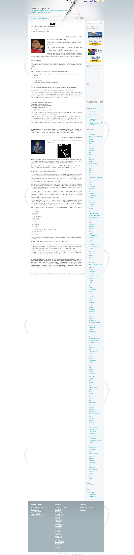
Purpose (91, 365)
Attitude (90, 146)
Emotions (91, 231)
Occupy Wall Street (93, 325)
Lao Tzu (91, 294)
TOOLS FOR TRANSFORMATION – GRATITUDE (95, 119)
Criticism (91, 211)
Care (90, 174)
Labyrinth (91, 291)
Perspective (91, 342)
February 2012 (59, 534)
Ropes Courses (92, 373)
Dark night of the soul (93, 217)
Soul (90, 398)
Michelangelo (92, 309)
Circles (90, 182)
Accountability (92, 134)
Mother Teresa (92, 316)
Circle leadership (92, 180)
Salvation (91, 378)
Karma (90, 287)
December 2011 (59, 537)
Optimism (91, 329)
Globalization (92, 251)
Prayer (90, 358)
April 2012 (58, 531)
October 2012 (58, 523)
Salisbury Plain (92, 376)
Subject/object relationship (94, 413)
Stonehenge (91, 409)
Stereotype (91, 407)
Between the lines (93, 163)
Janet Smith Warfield (36, 511)
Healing (90, 260)
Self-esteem (91, 385)
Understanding (92, 449)
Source (90, 400)
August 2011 (58, 543)
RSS (100, 1)
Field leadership (92, 240)
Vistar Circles (92, 462)
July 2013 (57, 517)
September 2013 (59, 515)
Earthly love (91, 228)
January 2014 (58, 513)
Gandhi (90, 250)
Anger (90, 143)
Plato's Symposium (93, 351)
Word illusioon (92, 476)
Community (91, 191)
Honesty (91, 269)
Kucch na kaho (92, 289)
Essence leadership (93, 235)
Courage (91, 206)
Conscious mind (92, 200)
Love (90, 298)
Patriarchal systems (93, 334)
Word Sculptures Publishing (38, 515)
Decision (91, 219)
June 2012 (58, 529)
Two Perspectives (41, 8)
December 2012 (59, 521)
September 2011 (59, 542)
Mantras (91, 304)
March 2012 (58, 533)
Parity (90, 333)
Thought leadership (93, 433)
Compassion (92, 193)
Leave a (82, 18)
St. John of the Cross (93, 405)
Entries (91, 492)
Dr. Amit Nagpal (35, 510)
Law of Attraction (92, 296)
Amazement (91, 141)
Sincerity (91, 393)
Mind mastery (92, 313)
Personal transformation (61, 273)
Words (90, 478)
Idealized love (92, 271)
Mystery (91, 318)
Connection (91, 199)
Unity (90, 451)
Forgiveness (92, 244)
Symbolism (91, 420)
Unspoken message (93, 453)
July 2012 (57, 527)
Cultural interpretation (93, 213)
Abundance (91, 132)
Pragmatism (91, 356)
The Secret (91, 429)
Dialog (90, 222)
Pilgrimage (91, 347)
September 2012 (59, 524)
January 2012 (58, 536)
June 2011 (58, 546)
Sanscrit (91, 382)
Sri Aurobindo (92, 404)
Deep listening (92, 220)
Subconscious (92, 411)
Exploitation (91, 237)
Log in (90, 491)
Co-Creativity (92, 186)
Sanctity (91, 380)
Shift (90, 389)
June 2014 (58, 510)
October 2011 (58, 540)
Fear (90, 239)
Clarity (90, 184)
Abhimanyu (91, 131)
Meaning (91, 305)
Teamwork (91, 425)
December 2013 (59, 514)
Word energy (92, 475)
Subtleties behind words (94, 414)
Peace (90, 336)
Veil (89, 455)
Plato (90, 349)
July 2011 (57, 545)
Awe (90, 152)
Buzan (90, 170)
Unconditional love (93, 447)
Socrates (91, 396)
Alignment (91, 139)
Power (90, 354)
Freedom (42, 273)
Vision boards (92, 460)
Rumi (90, 374)
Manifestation (92, 302)
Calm (90, 172)
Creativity (91, 208)
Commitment (92, 190)
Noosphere (91, 324)
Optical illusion (52, 273)
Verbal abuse (92, 456)
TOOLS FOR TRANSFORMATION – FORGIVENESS (95, 123)
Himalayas (91, 267)
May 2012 (57, 530)
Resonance (91, 369)
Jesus (90, 282)
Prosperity (91, 362)
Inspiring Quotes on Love (94, 274)
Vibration (91, 458)
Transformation (80, 273)
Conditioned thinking (93, 195)
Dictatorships (92, 224)
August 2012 (58, 526)
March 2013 (58, 520)
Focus (90, 242)
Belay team (91, 159)
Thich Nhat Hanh (92, 431)
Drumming (91, 226)
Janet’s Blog (93, 1)
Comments (92, 494)
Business (91, 168)
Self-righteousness (93, 387)
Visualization (91, 464)
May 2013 (57, 518)
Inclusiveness (92, 273)
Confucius (91, 197)
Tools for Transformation (39, 18)
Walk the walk (92, 467)
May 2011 (57, 547)
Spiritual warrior (92, 402)
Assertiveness (92, 145)
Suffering (91, 416)
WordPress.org (92, 496)
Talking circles (92, 424)
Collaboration (92, 188)
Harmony (91, 259)
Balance (91, 154)
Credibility (91, 210)
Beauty (90, 157)
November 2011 (59, 539)
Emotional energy (93, 230)
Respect (91, 371)
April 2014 (58, 511)
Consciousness (92, 202)
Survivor (91, 418)
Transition (91, 109)
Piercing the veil (92, 345)
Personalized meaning (94, 340)
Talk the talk (91, 422)
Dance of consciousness (94, 215)
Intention (46, 273)
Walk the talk (92, 465)
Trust (90, 444)
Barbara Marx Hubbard (94, 156)
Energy (90, 233)
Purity (90, 364)
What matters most (93, 469)
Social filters (91, 394)
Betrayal (91, 161)
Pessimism (91, 344)
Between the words (93, 165)
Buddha (90, 166)
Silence (90, 391)
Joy (90, 284)
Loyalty (90, 300)
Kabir (90, 285)
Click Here (89, 104)
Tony (90, 435)
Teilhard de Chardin (93, 427)
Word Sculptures (35, 514)
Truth (90, 445)
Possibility (91, 353)
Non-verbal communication (95, 322)
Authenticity (91, 148)
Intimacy (91, 280)
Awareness (91, 150)
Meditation (91, 307)
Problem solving (92, 360)
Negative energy (92, 320)
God (90, 253)
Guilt (90, 257)
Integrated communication (94, 276)
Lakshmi (91, 293)
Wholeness (91, 471)
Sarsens (91, 384)
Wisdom (91, 473)
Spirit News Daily (35, 513)
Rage (90, 367)
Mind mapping (92, 311)
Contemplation (92, 204)
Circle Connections (93, 179)
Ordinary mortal (92, 331)
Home (85, 1)
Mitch (90, 314)
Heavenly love (92, 262)
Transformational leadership (95, 440)
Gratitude (91, 255)
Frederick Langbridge (93, 246)
